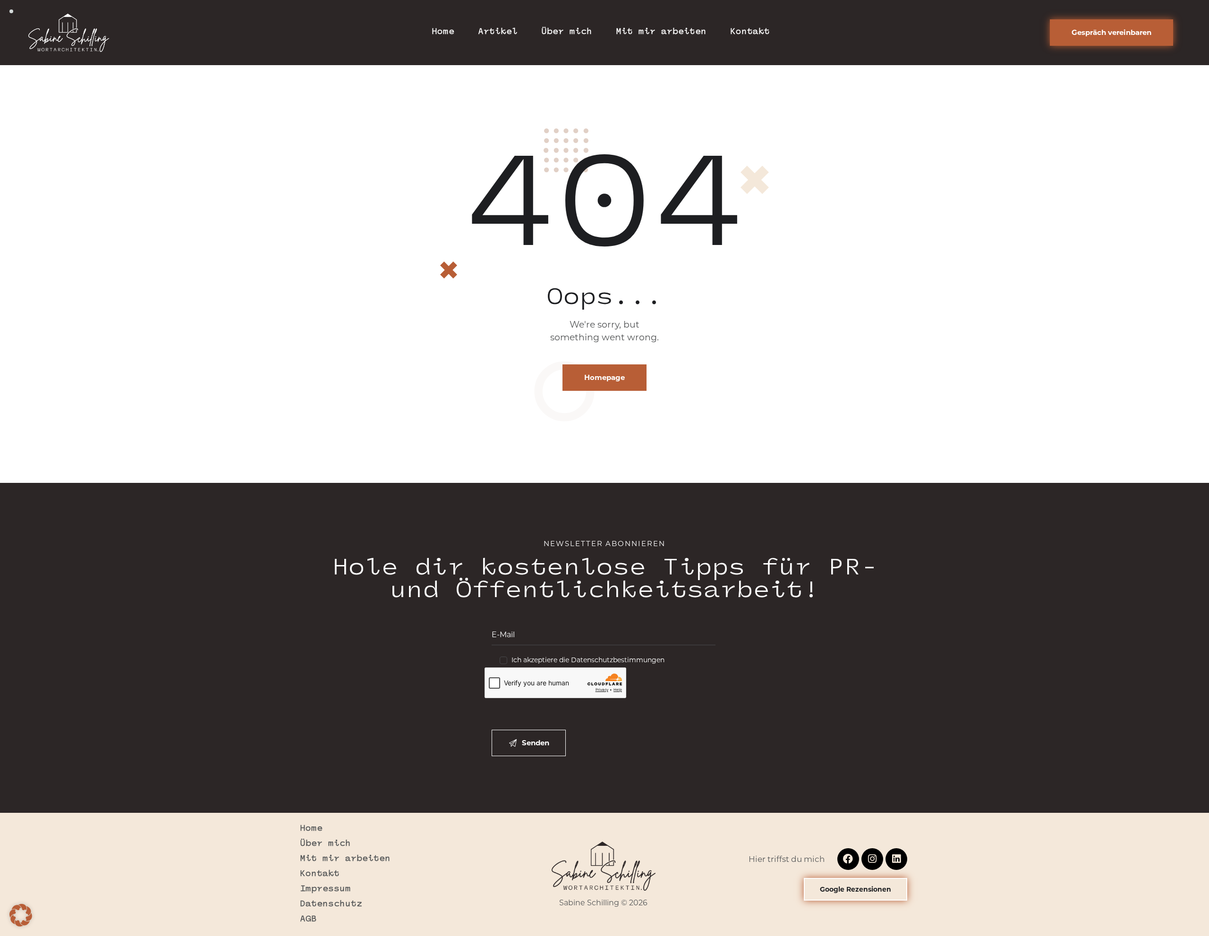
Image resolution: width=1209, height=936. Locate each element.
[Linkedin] (896, 859)
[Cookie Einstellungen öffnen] (20, 923)
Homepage (604, 377)
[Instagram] (872, 859)
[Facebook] (848, 859)
